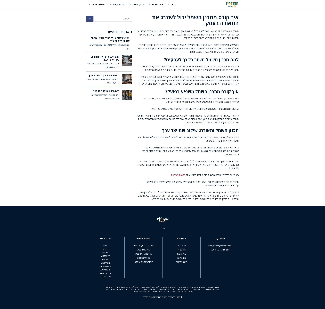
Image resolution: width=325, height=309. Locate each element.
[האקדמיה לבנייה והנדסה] (232, 4)
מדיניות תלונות (105, 273)
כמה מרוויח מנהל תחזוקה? (106, 91)
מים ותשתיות (157, 4)
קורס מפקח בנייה (143, 249)
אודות (105, 245)
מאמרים (105, 252)
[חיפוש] (89, 19)
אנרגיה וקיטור (119, 4)
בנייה (173, 4)
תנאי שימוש (105, 263)
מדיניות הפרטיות (105, 266)
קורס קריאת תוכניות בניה (144, 262)
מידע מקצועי (105, 256)
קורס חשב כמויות (143, 258)
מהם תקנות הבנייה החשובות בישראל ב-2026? (105, 58)
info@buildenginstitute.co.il (219, 245)
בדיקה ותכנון (138, 4)
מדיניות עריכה (105, 269)
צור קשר (105, 249)
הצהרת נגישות (105, 276)
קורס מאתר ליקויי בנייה (143, 254)
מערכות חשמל (98, 4)
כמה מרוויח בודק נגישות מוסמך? (103, 75)
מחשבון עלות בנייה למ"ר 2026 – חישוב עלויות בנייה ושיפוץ (110, 39)
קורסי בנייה (181, 245)
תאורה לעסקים (178, 175)
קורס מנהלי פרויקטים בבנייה (143, 245)
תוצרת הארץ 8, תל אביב (219, 249)
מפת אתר (105, 259)
